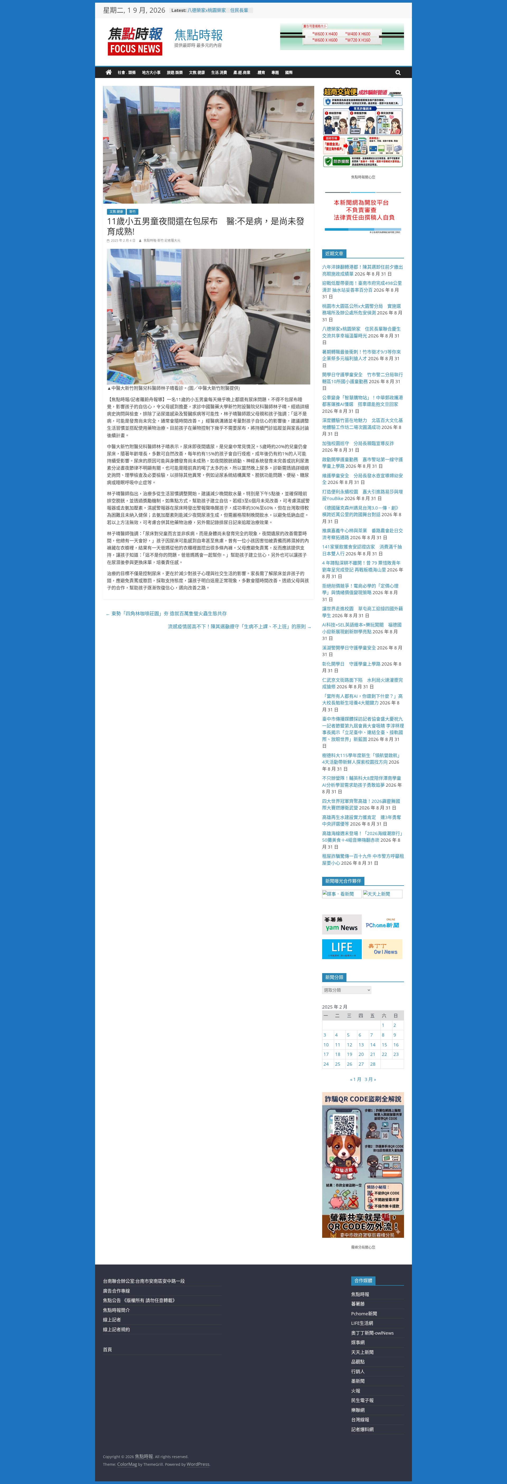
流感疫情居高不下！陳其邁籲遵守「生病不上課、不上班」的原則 (240, 626)
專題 (275, 72)
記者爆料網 (362, 1429)
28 (372, 1064)
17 (326, 1054)
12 (349, 1045)
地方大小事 (151, 72)
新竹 (132, 211)
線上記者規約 (116, 1329)
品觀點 (358, 1362)
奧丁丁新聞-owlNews (372, 1333)
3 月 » (370, 1079)
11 (337, 1045)
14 (372, 1045)
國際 (289, 72)
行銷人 (358, 1371)
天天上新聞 (362, 1352)
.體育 (261, 72)
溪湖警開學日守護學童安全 (349, 648)
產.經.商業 (241, 72)
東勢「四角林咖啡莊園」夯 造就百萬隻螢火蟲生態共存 (166, 613)
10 (326, 1045)
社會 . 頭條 (127, 72)
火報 (355, 1391)
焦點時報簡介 (116, 1310)
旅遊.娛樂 (175, 72)
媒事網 (358, 1342)
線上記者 (112, 1320)
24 (326, 1064)
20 (361, 1054)
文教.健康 (197, 72)
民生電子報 (362, 1400)
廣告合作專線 (116, 1291)
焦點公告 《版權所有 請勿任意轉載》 (140, 1300)
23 (396, 1054)
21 (372, 1054)
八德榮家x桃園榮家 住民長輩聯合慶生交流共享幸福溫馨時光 (218, 13)
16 (396, 1045)
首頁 (107, 1349)
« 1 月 (356, 1079)
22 (384, 1054)
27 (361, 1064)
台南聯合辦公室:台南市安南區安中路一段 (144, 1281)
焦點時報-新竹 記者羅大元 (162, 240)
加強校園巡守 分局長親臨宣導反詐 (358, 443)
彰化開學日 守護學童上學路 (351, 664)
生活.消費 (219, 72)
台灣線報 (360, 1420)
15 (384, 1045)
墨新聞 (358, 1381)
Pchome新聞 (364, 1314)
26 (349, 1064)
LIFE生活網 (362, 1323)
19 (349, 1054)
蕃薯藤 (358, 1304)
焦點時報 (198, 34)
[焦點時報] (109, 72)
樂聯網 (358, 1410)
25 (337, 1064)
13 (361, 1045)
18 (337, 1054)
